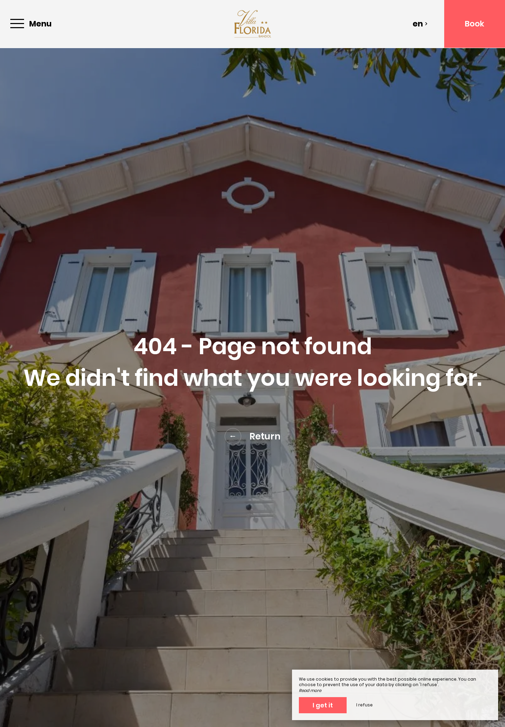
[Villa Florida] (252, 24)
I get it (323, 705)
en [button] (418, 23)
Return (265, 436)
